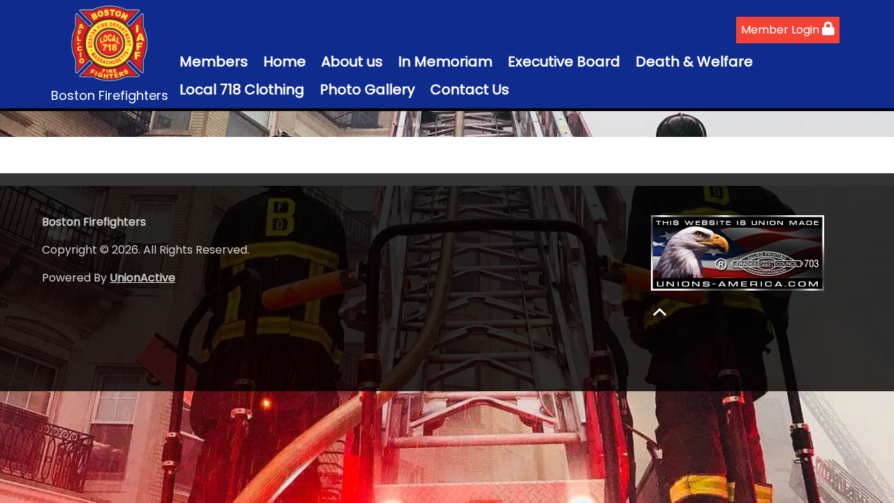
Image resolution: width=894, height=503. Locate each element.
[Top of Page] (659, 312)
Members (213, 61)
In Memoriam (445, 61)
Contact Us (469, 89)
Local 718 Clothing (242, 89)
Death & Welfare (694, 61)
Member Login (781, 30)
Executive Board (564, 61)
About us (352, 61)
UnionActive (142, 278)
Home (284, 61)
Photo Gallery (367, 89)
